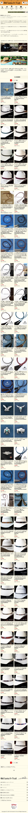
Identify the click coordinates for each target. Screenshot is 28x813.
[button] (1, 3)
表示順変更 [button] (18, 77)
